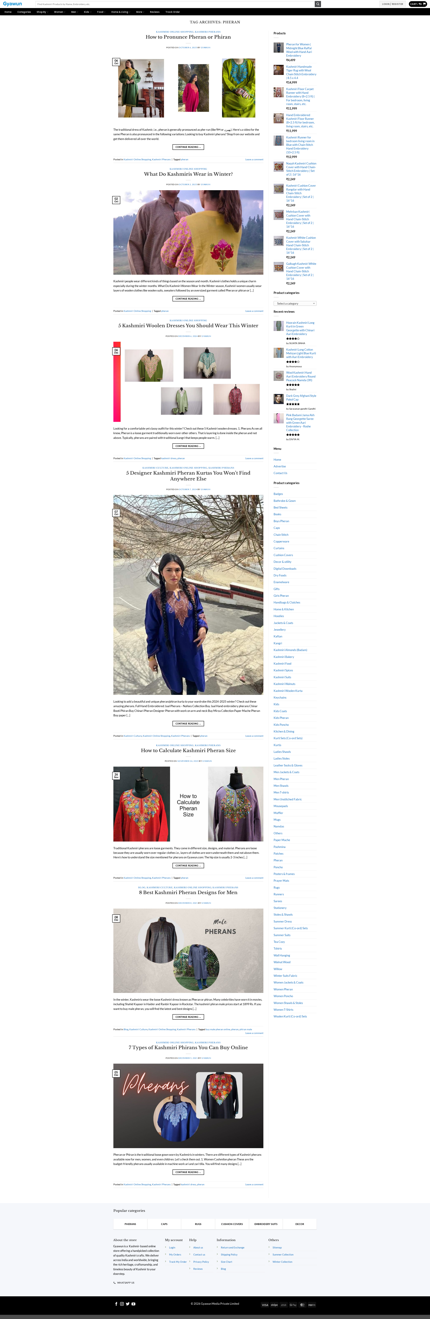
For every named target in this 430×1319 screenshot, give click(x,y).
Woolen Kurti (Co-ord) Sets (290, 1016)
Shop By (41, 12)
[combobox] (295, 303)
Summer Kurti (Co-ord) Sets (291, 928)
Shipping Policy (229, 1254)
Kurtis (277, 745)
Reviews (155, 12)
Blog (141, 887)
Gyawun (205, 47)
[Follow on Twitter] (128, 1304)
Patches (278, 853)
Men (73, 12)
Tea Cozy (279, 942)
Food (100, 12)
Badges (278, 494)
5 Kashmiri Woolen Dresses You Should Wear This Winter (188, 325)
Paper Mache (282, 840)
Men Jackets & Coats (286, 772)
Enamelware (281, 582)
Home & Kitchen (284, 609)
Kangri (278, 643)
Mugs (277, 819)
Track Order (172, 12)
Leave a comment (254, 159)
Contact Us (280, 473)
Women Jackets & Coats (288, 982)
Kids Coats (280, 711)
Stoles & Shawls (283, 914)
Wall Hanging (282, 955)
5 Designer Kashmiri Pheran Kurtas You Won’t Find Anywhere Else (188, 476)
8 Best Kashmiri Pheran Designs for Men (188, 892)
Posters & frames (284, 874)
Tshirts (278, 948)
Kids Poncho (281, 724)
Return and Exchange (232, 1247)
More (139, 12)
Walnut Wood (282, 962)
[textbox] (294, 303)
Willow (278, 969)
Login (172, 1247)
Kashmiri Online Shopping (175, 32)
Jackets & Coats (283, 623)
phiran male (246, 1029)
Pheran (278, 860)
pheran (184, 159)
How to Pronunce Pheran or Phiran (188, 37)
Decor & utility (282, 561)
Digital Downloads (285, 568)
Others (278, 833)
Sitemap (277, 1247)
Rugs (277, 887)
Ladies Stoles (282, 758)
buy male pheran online (218, 1029)
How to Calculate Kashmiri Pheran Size (188, 750)
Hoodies (279, 616)
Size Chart (226, 1261)
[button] (418, 4)
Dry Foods (280, 575)
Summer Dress (283, 921)
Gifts (277, 589)
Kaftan (278, 636)
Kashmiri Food (282, 663)
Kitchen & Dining (284, 731)
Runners (279, 894)
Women (58, 12)
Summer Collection (283, 1254)
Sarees (278, 901)
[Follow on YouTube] (133, 1304)
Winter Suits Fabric (285, 975)
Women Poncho (283, 996)
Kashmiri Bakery (284, 657)
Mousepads (281, 806)
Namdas (279, 826)
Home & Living (119, 12)
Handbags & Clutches (287, 602)
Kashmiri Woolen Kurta (288, 691)
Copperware (281, 541)
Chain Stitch (281, 534)
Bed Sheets (280, 507)
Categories (24, 12)
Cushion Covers (283, 555)
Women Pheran (283, 989)
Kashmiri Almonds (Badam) (290, 650)
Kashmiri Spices (283, 670)
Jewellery (280, 629)
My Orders (175, 1254)
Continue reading (188, 147)
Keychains (280, 697)
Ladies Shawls (282, 751)
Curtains (279, 548)
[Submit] (318, 4)
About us (198, 1247)
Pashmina (280, 847)
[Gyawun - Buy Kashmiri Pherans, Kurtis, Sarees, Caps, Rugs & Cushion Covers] (16, 4)
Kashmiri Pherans (208, 32)
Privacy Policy (201, 1261)
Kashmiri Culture (155, 468)
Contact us (199, 1254)
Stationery (280, 908)
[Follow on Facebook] (116, 1304)
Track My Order (178, 1261)
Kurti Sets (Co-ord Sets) (288, 738)
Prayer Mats (281, 880)
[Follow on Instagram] (122, 1304)
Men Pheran (281, 779)
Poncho (278, 867)
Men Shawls (281, 785)
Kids (86, 12)
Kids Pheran (281, 718)
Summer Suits (282, 935)
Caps (277, 528)
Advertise (280, 466)
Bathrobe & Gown (285, 501)
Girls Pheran (281, 595)
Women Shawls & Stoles (288, 1003)
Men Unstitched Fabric (288, 799)
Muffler (278, 813)
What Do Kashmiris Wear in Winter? (188, 174)
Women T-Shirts (283, 1009)
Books (277, 514)
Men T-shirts (281, 792)
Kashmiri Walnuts (284, 684)
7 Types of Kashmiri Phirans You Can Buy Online (188, 1047)
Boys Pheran (281, 521)
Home (8, 12)
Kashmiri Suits (282, 677)
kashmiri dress (168, 458)
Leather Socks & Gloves (288, 765)
